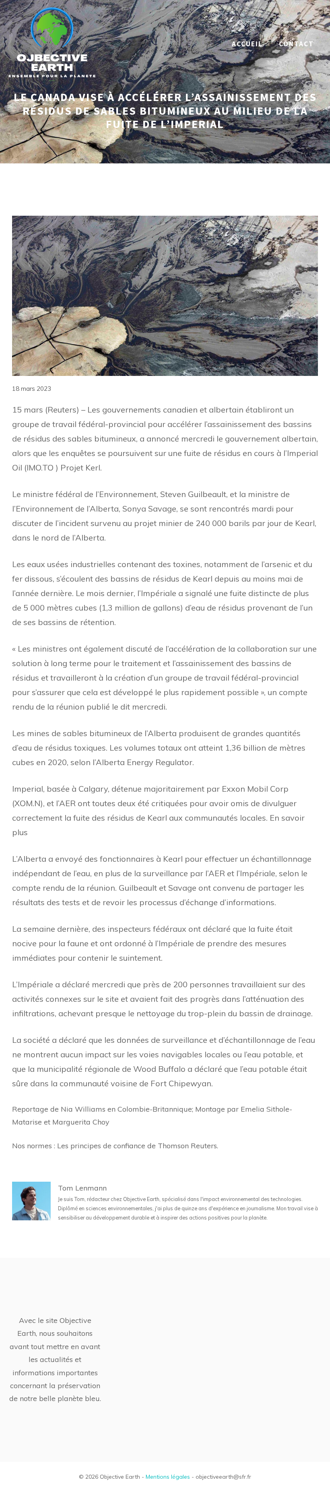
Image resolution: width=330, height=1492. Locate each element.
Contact (296, 43)
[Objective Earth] (52, 43)
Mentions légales (168, 1476)
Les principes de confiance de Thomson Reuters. (137, 1145)
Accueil (247, 43)
